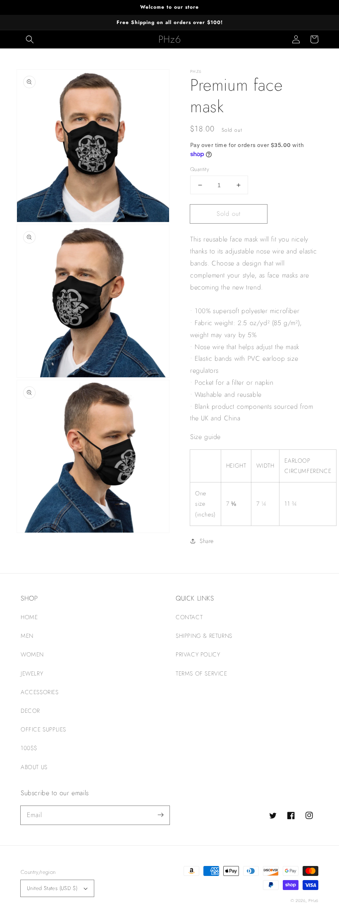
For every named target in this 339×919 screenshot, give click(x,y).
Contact (189, 617)
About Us (34, 767)
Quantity (199, 169)
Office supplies (43, 729)
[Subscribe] (160, 815)
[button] (30, 39)
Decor (30, 711)
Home (29, 617)
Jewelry (32, 673)
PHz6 (313, 900)
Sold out (229, 213)
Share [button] (207, 541)
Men (27, 636)
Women (32, 654)
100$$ (29, 748)
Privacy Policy (198, 654)
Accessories (40, 692)
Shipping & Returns (204, 636)
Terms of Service (201, 673)
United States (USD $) (52, 888)
